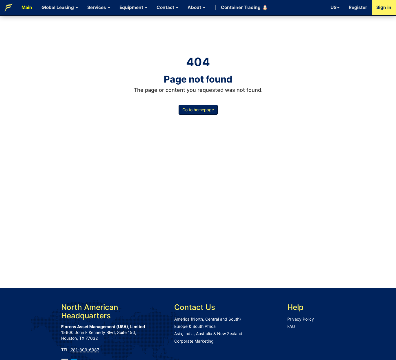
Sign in (383, 7)
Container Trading (238, 7)
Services (97, 7)
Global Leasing (58, 7)
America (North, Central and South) (207, 319)
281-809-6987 (85, 349)
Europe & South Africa (195, 326)
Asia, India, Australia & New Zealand (208, 333)
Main (26, 7)
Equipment (131, 7)
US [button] (333, 7)
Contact (166, 7)
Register (358, 7)
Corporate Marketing (194, 341)
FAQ (291, 326)
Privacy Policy (300, 319)
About (195, 7)
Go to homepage (198, 109)
